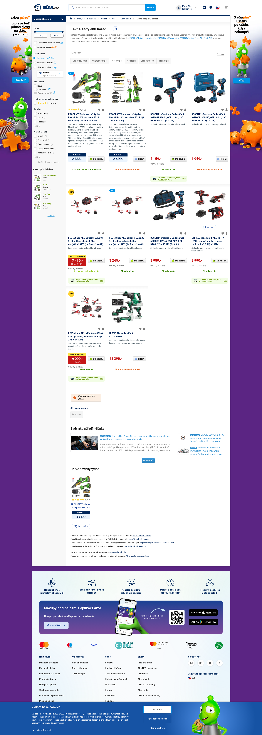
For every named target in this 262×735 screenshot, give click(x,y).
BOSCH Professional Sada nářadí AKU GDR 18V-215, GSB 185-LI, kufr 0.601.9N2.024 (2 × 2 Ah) (209, 117)
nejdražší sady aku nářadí (138, 539)
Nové (39, 86)
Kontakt (109, 662)
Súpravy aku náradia (117, 552)
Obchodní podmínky (49, 690)
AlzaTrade (143, 690)
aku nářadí (195, 435)
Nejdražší (131, 61)
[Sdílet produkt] (115, 28)
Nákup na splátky (47, 684)
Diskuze (220, 54)
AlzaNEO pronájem (147, 668)
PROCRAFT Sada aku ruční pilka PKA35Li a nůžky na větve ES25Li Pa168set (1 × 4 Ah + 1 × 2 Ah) (170, 38)
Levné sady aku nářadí (147, 19)
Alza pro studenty (146, 684)
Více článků (148, 460)
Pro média (110, 695)
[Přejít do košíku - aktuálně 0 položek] (226, 7)
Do (63, 32)
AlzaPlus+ (143, 673)
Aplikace (109, 701)
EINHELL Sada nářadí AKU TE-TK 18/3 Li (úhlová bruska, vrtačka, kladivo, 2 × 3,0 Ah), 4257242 (207, 241)
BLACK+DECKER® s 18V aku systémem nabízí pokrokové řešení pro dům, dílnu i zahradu (207, 438)
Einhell (41, 118)
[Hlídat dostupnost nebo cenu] (103, 109)
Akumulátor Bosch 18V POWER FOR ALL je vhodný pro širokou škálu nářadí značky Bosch (206, 450)
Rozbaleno (42, 89)
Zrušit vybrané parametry (49, 162)
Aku (114, 19)
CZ (193, 677)
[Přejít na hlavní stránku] (46, 7)
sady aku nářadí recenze (135, 546)
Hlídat (141, 159)
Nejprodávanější (99, 61)
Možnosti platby (47, 668)
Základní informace (115, 673)
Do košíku (98, 159)
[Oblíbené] (211, 7)
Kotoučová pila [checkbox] (44, 153)
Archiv (78, 414)
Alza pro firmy (145, 662)
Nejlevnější (117, 61)
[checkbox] (49, 43)
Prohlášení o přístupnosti (51, 695)
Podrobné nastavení (158, 719)
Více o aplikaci (54, 625)
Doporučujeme (80, 61)
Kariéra (109, 690)
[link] (49, 215)
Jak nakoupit (78, 673)
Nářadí (104, 19)
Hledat (150, 7)
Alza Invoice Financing (149, 695)
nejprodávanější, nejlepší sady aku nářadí (157, 543)
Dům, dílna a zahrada (86, 19)
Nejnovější (164, 61)
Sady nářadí (126, 19)
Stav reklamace (79, 668)
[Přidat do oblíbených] (99, 109)
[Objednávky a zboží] (204, 7)
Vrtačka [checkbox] (41, 136)
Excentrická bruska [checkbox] (46, 149)
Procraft (41, 113)
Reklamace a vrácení (49, 673)
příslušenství (105, 436)
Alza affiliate (144, 679)
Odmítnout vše (157, 728)
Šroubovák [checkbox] (42, 140)
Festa (40, 122)
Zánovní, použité (44, 93)
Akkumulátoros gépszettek (137, 556)
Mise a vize (110, 684)
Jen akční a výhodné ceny (48, 42)
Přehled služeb (46, 701)
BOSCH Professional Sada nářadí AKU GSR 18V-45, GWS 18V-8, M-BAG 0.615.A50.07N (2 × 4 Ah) (167, 241)
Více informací (44, 730)
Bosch (193, 448)
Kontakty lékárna (113, 668)
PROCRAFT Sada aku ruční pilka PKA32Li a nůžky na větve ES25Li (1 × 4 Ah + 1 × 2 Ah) (127, 117)
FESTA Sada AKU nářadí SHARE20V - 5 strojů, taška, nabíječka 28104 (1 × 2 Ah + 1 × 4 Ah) (86, 336)
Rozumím (157, 709)
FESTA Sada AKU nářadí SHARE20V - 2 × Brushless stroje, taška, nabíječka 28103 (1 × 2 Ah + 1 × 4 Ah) (86, 241)
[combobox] (107, 7)
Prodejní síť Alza (47, 679)
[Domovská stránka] (71, 19)
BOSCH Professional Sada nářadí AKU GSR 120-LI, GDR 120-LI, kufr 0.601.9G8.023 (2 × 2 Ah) (167, 117)
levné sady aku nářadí (142, 535)
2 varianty (210, 227)
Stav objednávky (80, 662)
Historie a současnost (116, 679)
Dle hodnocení (147, 61)
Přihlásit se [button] (187, 9)
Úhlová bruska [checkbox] (44, 144)
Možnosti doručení (48, 662)
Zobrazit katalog (42, 19)
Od (35, 32)
